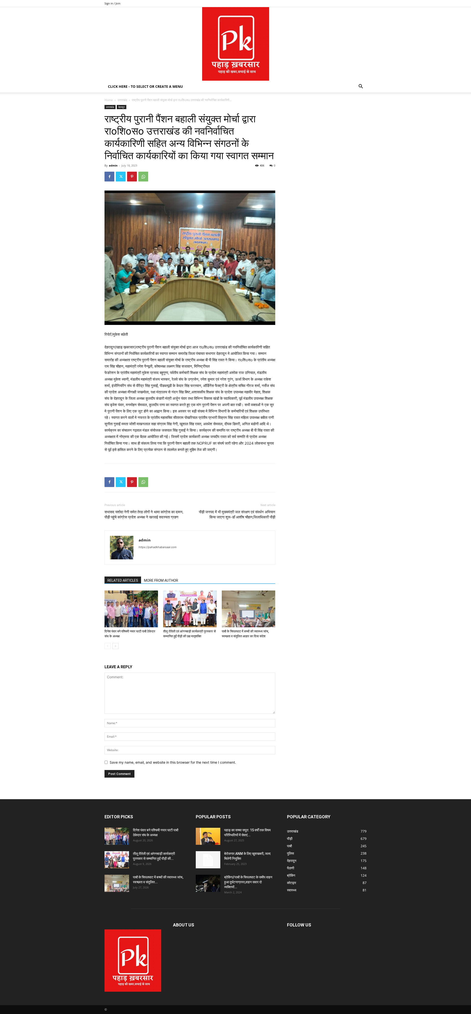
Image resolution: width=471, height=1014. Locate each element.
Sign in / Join (112, 3)
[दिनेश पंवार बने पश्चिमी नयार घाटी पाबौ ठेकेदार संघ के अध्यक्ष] (131, 608)
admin (113, 165)
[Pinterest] (132, 176)
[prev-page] (108, 646)
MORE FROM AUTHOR (161, 580)
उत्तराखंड (122, 100)
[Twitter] (121, 176)
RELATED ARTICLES (122, 580)
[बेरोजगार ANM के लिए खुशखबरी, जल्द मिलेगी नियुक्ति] (208, 859)
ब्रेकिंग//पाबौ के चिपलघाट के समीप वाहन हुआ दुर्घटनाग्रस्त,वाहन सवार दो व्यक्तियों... (248, 882)
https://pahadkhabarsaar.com (158, 547)
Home (109, 100)
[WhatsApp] (143, 176)
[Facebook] (109, 176)
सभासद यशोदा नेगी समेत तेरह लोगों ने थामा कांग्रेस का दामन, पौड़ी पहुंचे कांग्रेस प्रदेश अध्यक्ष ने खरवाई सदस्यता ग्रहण (144, 514)
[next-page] (115, 646)
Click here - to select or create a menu (145, 86)
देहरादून (121, 107)
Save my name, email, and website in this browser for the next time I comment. (173, 762)
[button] (360, 87)
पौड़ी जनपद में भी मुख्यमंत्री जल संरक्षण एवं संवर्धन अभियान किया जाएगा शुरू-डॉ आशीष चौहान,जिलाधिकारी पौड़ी (237, 514)
